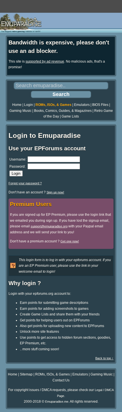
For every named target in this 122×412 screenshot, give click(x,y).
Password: (17, 166)
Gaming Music (20, 111)
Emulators (82, 105)
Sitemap (26, 374)
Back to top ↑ (104, 358)
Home (17, 105)
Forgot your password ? (25, 183)
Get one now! (69, 241)
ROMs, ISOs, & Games (53, 105)
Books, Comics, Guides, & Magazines (63, 111)
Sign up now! (55, 192)
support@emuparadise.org (49, 226)
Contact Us (61, 380)
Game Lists (70, 116)
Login (28, 105)
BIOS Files (100, 105)
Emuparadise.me (56, 401)
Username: (17, 159)
